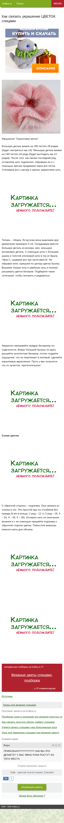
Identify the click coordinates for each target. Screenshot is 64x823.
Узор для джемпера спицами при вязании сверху (30, 732)
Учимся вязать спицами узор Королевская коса (29, 727)
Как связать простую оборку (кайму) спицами (28, 722)
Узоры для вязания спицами (19, 704)
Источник (7, 696)
